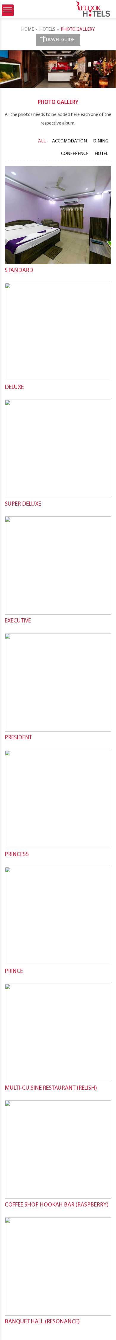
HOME (27, 29)
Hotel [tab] (101, 153)
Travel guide (58, 40)
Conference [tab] (74, 153)
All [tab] (42, 141)
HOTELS (47, 29)
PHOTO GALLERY (78, 29)
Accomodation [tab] (69, 141)
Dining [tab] (100, 141)
